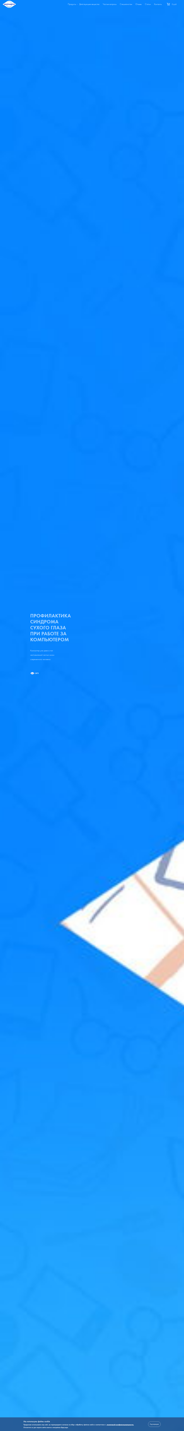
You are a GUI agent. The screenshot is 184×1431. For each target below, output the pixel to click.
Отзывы (138, 4)
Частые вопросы (110, 4)
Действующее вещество (89, 4)
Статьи (148, 4)
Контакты (158, 4)
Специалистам (126, 4)
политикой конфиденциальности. (120, 1425)
